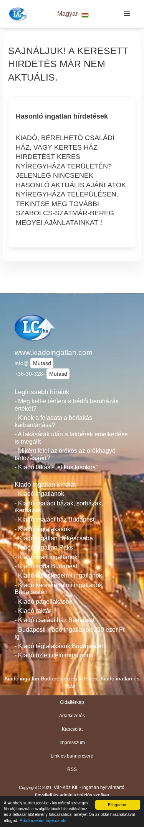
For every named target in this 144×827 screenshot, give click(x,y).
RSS (72, 769)
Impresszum (72, 742)
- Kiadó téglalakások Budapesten (60, 646)
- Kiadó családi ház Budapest (54, 519)
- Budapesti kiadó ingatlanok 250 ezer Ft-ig (70, 633)
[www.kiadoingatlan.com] (17, 13)
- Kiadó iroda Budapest (46, 566)
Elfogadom (117, 804)
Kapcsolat (72, 729)
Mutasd (42, 363)
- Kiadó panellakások (43, 601)
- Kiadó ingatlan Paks (44, 547)
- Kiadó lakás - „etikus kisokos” (56, 467)
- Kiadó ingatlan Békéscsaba (54, 538)
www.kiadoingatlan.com (54, 352)
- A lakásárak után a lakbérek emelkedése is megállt (71, 438)
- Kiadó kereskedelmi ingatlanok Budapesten (58, 589)
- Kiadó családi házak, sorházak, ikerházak (59, 507)
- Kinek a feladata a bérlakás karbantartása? (53, 421)
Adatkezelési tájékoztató (43, 820)
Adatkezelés (72, 715)
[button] (73, 14)
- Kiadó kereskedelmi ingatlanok (58, 575)
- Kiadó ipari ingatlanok (46, 557)
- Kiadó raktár (33, 610)
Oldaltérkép (72, 702)
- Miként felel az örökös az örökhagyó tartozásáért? (65, 454)
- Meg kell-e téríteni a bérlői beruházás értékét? (67, 405)
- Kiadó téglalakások (42, 529)
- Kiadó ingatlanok (39, 493)
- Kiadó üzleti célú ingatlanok (54, 655)
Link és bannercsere (72, 756)
